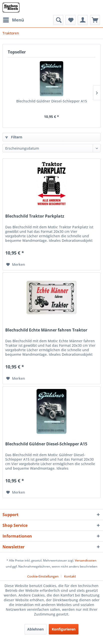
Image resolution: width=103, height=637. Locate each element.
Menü (18, 20)
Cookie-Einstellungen (42, 576)
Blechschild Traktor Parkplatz (34, 216)
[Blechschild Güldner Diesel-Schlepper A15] (51, 78)
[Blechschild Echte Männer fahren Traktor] (51, 297)
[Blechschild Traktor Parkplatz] (51, 183)
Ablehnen (35, 629)
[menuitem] (13, 20)
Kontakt (70, 576)
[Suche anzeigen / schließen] (58, 20)
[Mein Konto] (83, 20)
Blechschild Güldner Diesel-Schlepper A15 (51, 101)
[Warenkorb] (95, 20)
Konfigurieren (64, 629)
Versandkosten (85, 560)
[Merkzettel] (71, 20)
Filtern (16, 137)
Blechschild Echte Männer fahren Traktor (46, 330)
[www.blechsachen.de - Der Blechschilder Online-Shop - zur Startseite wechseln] (11, 7)
